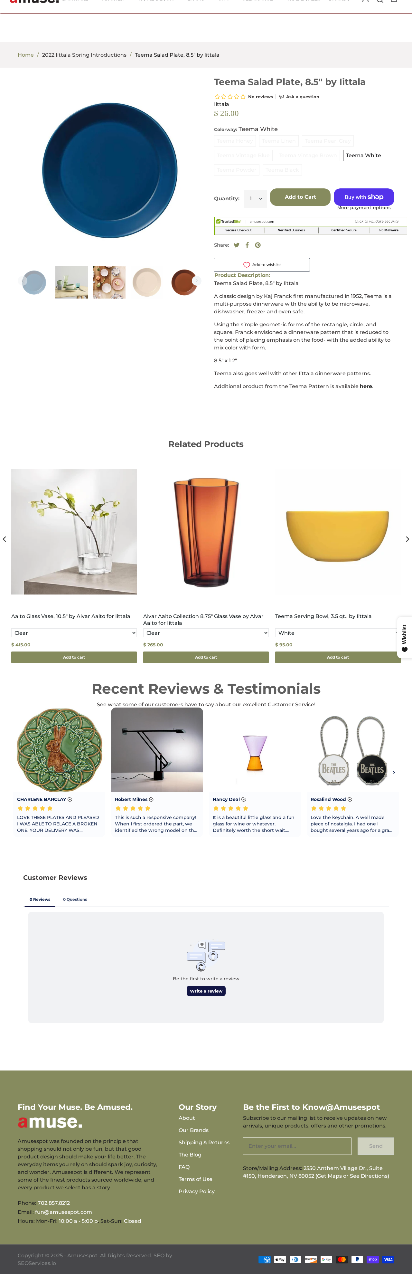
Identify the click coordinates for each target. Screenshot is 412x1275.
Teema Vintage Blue (243, 155)
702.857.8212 (54, 1203)
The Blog (190, 1155)
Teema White (363, 155)
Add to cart (74, 657)
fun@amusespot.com (63, 1212)
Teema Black (282, 170)
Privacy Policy (197, 1191)
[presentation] (4, 539)
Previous (22, 281)
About (187, 1118)
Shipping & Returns (204, 1142)
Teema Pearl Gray (328, 141)
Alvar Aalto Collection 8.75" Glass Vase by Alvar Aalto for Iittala (203, 619)
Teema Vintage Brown (308, 155)
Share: (221, 245)
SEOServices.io (37, 1263)
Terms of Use (195, 1179)
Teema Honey (235, 141)
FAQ (184, 1167)
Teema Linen (279, 141)
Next (196, 281)
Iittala (221, 104)
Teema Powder (237, 170)
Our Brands (194, 1130)
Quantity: (226, 198)
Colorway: (246, 129)
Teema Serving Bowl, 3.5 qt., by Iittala (323, 616)
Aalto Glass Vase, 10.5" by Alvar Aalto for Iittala (70, 616)
